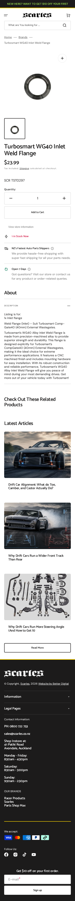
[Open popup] (52, 248)
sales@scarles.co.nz (17, 734)
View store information (21, 227)
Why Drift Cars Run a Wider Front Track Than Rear (36, 557)
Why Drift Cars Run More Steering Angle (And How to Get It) (36, 628)
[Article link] (37, 464)
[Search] (65, 25)
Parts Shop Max (15, 805)
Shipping (24, 168)
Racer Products (14, 798)
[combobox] (37, 25)
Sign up (37, 890)
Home (8, 37)
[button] (5, 15)
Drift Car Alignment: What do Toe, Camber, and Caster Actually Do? (31, 486)
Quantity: (10, 189)
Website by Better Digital (53, 683)
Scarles (25, 683)
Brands (23, 37)
